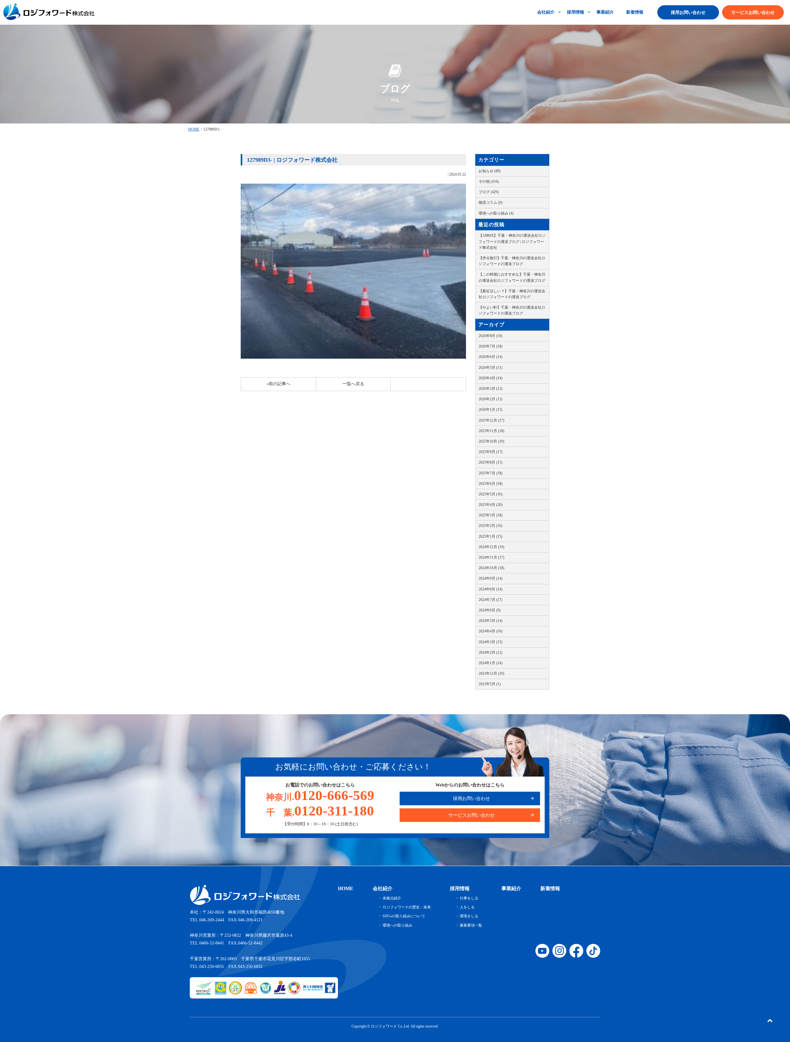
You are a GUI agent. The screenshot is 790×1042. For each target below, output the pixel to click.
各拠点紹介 (392, 898)
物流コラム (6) (490, 202)
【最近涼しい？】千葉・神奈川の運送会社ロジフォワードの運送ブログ (512, 294)
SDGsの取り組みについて (404, 916)
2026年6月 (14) (490, 357)
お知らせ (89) (490, 171)
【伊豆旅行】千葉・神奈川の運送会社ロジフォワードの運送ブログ (512, 261)
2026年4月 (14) (490, 378)
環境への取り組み (397, 925)
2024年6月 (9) (490, 610)
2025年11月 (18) (491, 431)
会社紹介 (546, 12)
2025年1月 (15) (490, 536)
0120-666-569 (320, 795)
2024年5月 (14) (490, 621)
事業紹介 (605, 12)
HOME (193, 129)
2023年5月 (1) (490, 684)
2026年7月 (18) (490, 346)
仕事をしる (469, 898)
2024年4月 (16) (490, 631)
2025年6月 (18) (490, 483)
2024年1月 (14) (490, 663)
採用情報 (575, 12)
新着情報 (634, 12)
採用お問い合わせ (688, 12)
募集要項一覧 (471, 925)
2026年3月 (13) (490, 388)
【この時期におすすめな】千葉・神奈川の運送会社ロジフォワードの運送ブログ (512, 277)
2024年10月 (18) (491, 568)
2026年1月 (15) (490, 409)
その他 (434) (489, 181)
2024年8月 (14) (490, 589)
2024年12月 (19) (491, 547)
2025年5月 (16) (490, 494)
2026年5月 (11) (490, 367)
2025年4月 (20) (490, 504)
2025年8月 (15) (490, 462)
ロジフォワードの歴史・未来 (407, 907)
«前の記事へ (278, 383)
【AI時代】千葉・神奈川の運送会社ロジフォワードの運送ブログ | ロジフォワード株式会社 (512, 241)
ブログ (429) (489, 192)
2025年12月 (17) (491, 420)
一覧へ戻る (353, 383)
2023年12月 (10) (491, 673)
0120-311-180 (320, 811)
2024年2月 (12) (490, 652)
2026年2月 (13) (490, 399)
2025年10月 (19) (491, 441)
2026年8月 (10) (490, 336)
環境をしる (469, 916)
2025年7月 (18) (490, 473)
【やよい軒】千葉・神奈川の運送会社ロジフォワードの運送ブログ (512, 310)
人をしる (467, 907)
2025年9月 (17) (490, 452)
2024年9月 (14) (490, 578)
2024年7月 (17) (490, 600)
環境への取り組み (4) (496, 213)
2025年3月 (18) (490, 515)
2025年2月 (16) (490, 525)
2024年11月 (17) (491, 557)
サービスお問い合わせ (753, 12)
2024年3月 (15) (490, 642)
